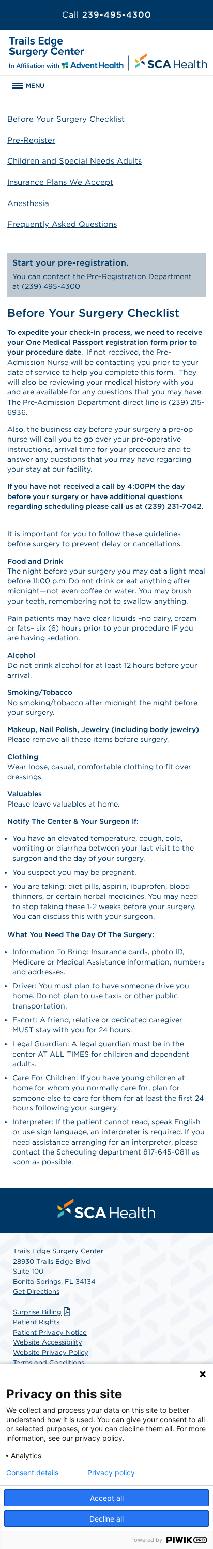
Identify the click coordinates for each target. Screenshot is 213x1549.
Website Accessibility (47, 1342)
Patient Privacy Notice (50, 1332)
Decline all (106, 1518)
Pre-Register (31, 140)
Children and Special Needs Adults (74, 161)
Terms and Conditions (48, 1362)
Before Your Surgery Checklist (66, 119)
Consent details (32, 1473)
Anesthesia (28, 203)
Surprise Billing (37, 1312)
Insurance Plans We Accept (60, 182)
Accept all (107, 1498)
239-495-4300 (106, 15)
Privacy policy (111, 1473)
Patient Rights (36, 1322)
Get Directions (36, 1291)
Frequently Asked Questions (62, 224)
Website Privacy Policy (50, 1352)
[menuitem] (106, 1208)
